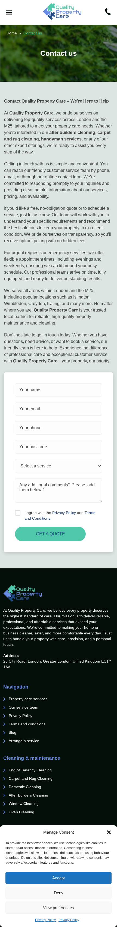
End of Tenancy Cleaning (31, 770)
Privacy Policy (45, 920)
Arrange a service (24, 741)
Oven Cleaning (21, 812)
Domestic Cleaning (25, 787)
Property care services (28, 699)
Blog (12, 732)
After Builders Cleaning (28, 795)
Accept (58, 878)
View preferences (58, 907)
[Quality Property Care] (62, 11)
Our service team (23, 707)
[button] (109, 832)
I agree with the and (59, 515)
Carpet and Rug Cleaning (31, 778)
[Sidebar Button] (9, 12)
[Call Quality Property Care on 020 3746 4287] (108, 12)
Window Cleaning (24, 803)
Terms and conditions (27, 724)
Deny (58, 892)
